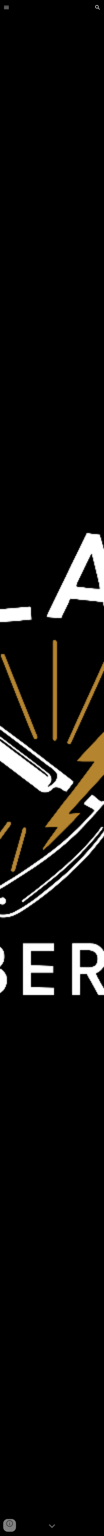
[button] (6, 7)
